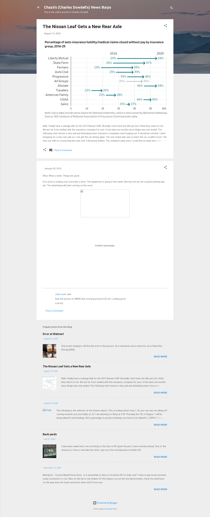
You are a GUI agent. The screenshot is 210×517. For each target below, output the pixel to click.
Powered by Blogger (107, 502)
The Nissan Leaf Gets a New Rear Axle (82, 26)
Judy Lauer (60, 294)
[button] (165, 26)
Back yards (50, 434)
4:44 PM (59, 303)
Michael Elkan (112, 509)
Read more (160, 356)
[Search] (171, 8)
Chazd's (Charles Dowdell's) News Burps (77, 7)
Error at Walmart (53, 334)
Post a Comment (54, 310)
